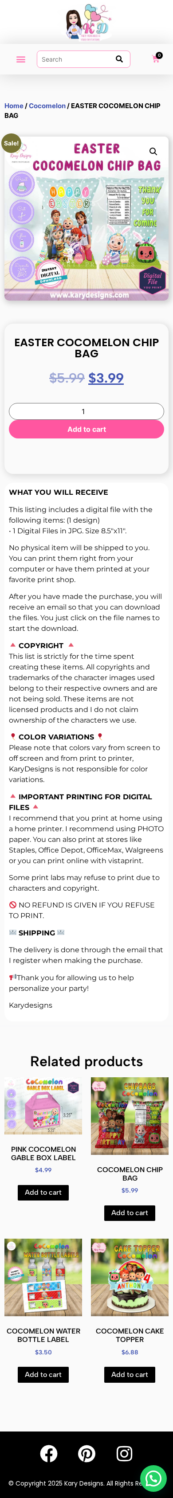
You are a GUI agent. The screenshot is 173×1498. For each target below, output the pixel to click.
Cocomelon (47, 106)
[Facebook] (49, 1453)
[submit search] (119, 59)
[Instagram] (124, 1453)
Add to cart (86, 429)
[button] (20, 59)
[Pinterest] (86, 1453)
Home (14, 106)
